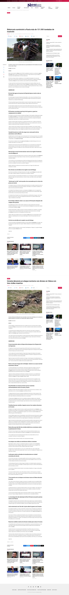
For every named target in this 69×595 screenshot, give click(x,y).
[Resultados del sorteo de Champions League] (58, 78)
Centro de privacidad (22, 589)
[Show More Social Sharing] (37, 36)
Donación (49, 589)
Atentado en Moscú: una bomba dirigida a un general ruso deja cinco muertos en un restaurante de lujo (38, 268)
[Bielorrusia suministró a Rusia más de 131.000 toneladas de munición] (24, 60)
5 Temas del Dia (56, 8)
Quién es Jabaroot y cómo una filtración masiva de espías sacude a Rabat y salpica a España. (25, 253)
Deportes (36, 7)
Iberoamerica (26, 7)
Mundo (9, 7)
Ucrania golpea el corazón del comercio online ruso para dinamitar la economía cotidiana (25, 267)
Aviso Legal (14, 589)
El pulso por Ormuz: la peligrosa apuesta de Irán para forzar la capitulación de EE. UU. (12, 267)
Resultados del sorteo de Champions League (53, 53)
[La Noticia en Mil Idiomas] (34, 5)
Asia (32, 7)
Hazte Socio (54, 589)
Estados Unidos (18, 8)
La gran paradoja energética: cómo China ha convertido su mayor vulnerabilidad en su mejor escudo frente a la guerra (53, 56)
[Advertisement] (34, 20)
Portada (8, 10)
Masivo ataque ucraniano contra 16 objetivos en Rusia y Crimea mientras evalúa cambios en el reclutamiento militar (12, 253)
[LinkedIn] (4, 72)
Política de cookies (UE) (31, 589)
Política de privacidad (41, 589)
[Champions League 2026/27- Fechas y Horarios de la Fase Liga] (49, 65)
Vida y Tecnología (50, 8)
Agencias (8, 285)
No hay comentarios (19, 285)
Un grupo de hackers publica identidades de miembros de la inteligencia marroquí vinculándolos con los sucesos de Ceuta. (37, 253)
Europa (14, 7)
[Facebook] (4, 67)
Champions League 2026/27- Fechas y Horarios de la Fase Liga (49, 70)
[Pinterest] (4, 74)
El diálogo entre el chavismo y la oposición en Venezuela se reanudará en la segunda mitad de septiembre (53, 46)
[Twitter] (4, 70)
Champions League (43, 8)
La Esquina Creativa (38, 592)
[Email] (4, 77)
